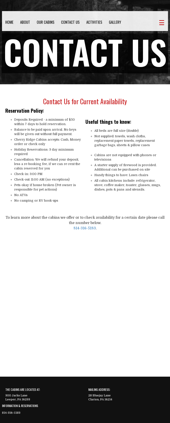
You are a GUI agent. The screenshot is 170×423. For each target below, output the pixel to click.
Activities (94, 22)
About (25, 22)
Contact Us (70, 22)
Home (9, 22)
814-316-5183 (84, 228)
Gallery (115, 22)
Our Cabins (45, 22)
